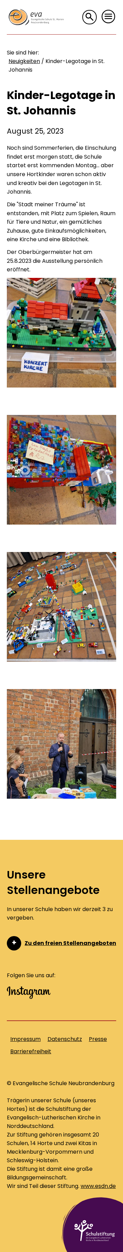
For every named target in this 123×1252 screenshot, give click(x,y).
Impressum (25, 1039)
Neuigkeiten (24, 61)
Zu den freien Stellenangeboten (70, 943)
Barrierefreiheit (30, 1051)
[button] (108, 17)
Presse (98, 1039)
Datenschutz (64, 1039)
